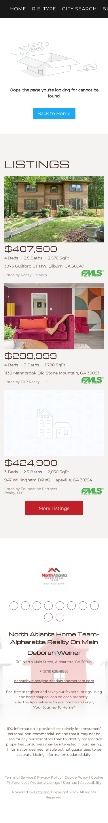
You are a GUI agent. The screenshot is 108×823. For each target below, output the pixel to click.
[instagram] (60, 605)
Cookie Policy (76, 777)
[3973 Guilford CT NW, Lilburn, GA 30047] (54, 209)
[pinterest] (48, 617)
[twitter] (37, 605)
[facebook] (14, 605)
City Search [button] (79, 9)
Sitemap (70, 782)
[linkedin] (25, 605)
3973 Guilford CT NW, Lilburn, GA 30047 (44, 266)
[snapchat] (94, 605)
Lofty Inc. (42, 792)
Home (18, 9)
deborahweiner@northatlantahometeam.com (54, 681)
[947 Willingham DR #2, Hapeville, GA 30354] (54, 423)
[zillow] (48, 605)
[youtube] (71, 605)
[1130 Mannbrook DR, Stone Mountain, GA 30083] (54, 316)
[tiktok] (83, 605)
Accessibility (90, 782)
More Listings (54, 508)
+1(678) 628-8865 (54, 671)
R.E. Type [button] (44, 9)
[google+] (60, 617)
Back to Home (54, 113)
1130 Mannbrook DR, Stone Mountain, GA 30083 (52, 373)
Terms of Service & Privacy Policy (33, 777)
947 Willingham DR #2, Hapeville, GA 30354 (48, 480)
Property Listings (45, 782)
